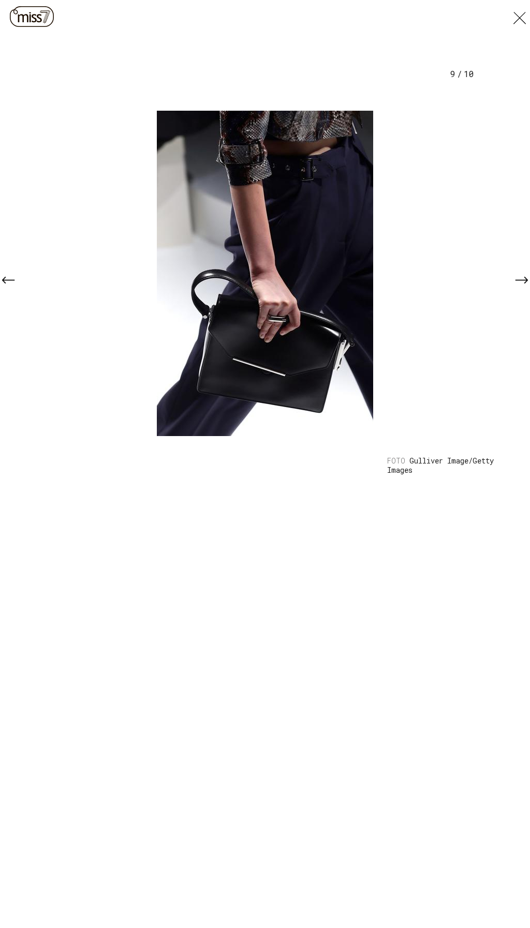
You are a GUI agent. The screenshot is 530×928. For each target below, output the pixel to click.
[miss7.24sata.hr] (33, 16)
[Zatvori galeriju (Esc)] (519, 15)
